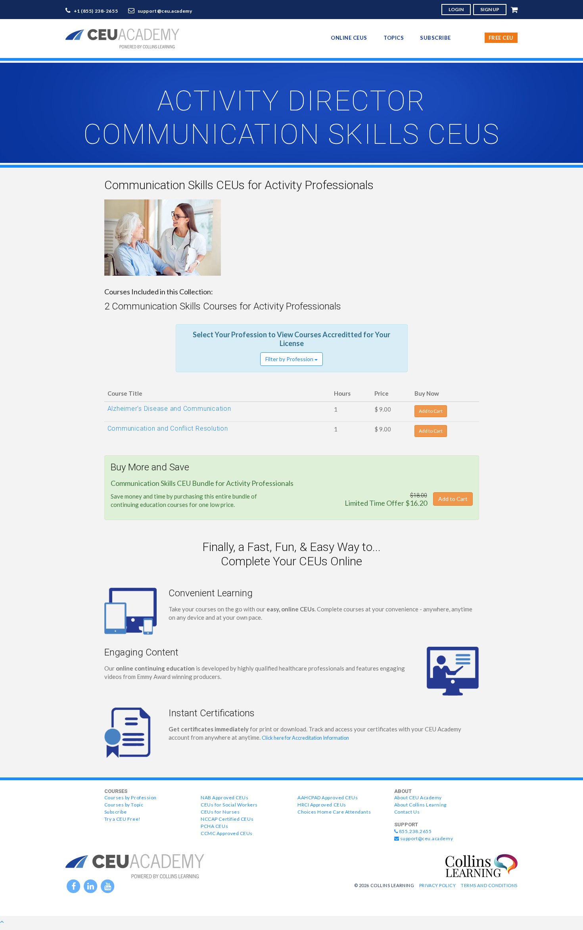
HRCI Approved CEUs (321, 805)
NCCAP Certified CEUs (227, 819)
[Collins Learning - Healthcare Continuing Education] (481, 864)
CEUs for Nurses (220, 812)
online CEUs (349, 38)
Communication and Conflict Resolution (167, 428)
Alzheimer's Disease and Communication (169, 408)
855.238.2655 (414, 831)
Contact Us (407, 812)
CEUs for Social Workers (229, 805)
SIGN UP (489, 9)
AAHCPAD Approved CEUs (327, 797)
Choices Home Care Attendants (334, 812)
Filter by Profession (290, 359)
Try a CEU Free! (122, 819)
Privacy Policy (437, 885)
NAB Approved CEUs (224, 797)
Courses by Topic (124, 805)
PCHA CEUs (214, 826)
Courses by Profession (130, 797)
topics (394, 38)
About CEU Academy (418, 797)
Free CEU (501, 38)
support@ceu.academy (165, 11)
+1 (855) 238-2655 (96, 11)
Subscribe (435, 38)
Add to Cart (431, 411)
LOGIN (456, 9)
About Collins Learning (420, 805)
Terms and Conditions (489, 885)
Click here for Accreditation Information (305, 738)
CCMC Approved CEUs (227, 833)
